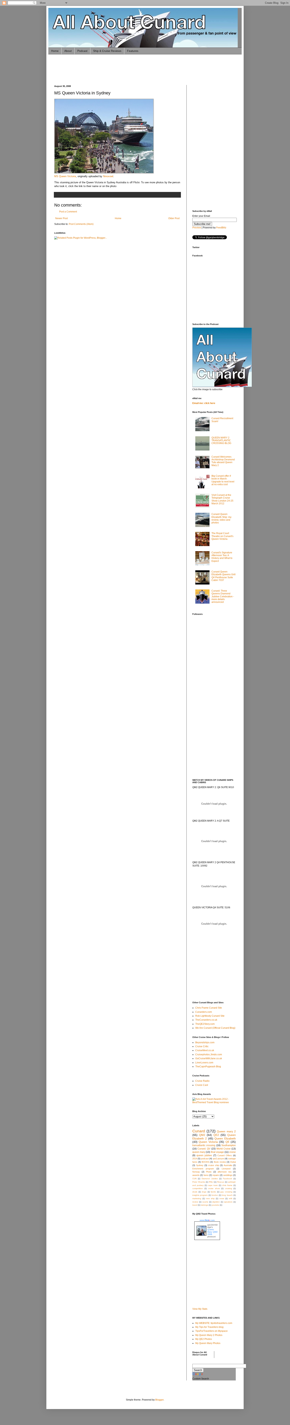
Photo (208, 1172)
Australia (228, 1165)
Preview (196, 227)
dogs (204, 1192)
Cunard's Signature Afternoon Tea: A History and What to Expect (221, 556)
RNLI (211, 1182)
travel (194, 1205)
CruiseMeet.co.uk (204, 1050)
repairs (215, 1175)
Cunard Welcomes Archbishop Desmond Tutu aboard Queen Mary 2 (223, 461)
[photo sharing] (104, 172)
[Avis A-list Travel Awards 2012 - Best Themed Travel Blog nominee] (214, 1102)
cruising (228, 1188)
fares (206, 1175)
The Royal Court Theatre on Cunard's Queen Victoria (222, 536)
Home (55, 50)
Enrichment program (203, 1168)
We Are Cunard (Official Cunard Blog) (215, 1028)
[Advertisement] (126, 69)
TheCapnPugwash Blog (208, 1066)
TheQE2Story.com (205, 1024)
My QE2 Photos (203, 1339)
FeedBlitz (221, 227)
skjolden (216, 1202)
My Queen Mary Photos (207, 1343)
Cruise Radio (202, 1081)
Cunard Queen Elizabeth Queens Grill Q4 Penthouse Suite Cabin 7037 (223, 576)
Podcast (82, 50)
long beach (227, 1195)
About (68, 50)
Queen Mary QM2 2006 (212, 1231)
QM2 (202, 1134)
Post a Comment (68, 211)
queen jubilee (204, 1155)
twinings (204, 1205)
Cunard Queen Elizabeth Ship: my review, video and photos (221, 518)
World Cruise (223, 1148)
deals (194, 1192)
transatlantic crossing (203, 1145)
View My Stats (199, 1309)
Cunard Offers (224, 1155)
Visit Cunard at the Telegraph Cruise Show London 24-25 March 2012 (222, 499)
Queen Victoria (208, 1141)
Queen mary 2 (226, 1131)
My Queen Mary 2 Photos (208, 1335)
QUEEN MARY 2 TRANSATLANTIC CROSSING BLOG (221, 440)
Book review (220, 1162)
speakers (228, 1202)
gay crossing (226, 1192)
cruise (232, 1152)
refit (230, 1198)
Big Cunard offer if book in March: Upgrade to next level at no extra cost (222, 480)
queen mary (198, 1152)
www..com (207, 1220)
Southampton (228, 1145)
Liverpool (226, 1168)
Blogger (159, 1399)
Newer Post (61, 218)
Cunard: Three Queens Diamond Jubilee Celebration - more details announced (222, 596)
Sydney (199, 1165)
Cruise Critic (202, 1046)
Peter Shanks (198, 1182)
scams (205, 1202)
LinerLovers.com (204, 1062)
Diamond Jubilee (210, 1178)
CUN (194, 1178)
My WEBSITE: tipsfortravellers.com (213, 1323)
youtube (215, 1205)
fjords (213, 1192)
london (215, 1195)
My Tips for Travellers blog (209, 1327)
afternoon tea (224, 1172)
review (195, 1202)
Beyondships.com (204, 1042)
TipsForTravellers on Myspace (211, 1331)
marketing (196, 1198)
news (221, 1198)
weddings (227, 1175)
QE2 (216, 1134)
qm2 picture (218, 1158)
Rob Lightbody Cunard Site (210, 1016)
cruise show (214, 1188)
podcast (205, 1158)
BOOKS (205, 1162)
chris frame (227, 1185)
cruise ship (213, 1165)
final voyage (217, 1152)
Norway (196, 1172)
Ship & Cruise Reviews (107, 50)
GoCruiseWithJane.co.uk (208, 1058)
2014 (194, 1158)
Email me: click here (203, 403)
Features (132, 50)
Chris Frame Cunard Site (208, 1007)
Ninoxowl (108, 176)
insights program (200, 1195)
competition (197, 1188)
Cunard (198, 1131)
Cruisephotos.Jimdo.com (208, 1054)
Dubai (233, 1162)
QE (227, 1141)
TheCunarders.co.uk (206, 1019)
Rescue (220, 1182)
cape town (213, 1185)
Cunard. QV (203, 1148)
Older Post (174, 218)
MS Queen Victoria (65, 176)
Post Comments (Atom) (81, 224)
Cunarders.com (203, 1012)
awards (195, 1175)
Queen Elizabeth (225, 1138)
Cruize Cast (201, 1085)
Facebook (227, 1178)
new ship (210, 1198)
